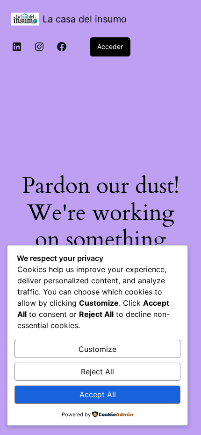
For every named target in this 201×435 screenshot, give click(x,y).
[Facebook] (61, 46)
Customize (97, 349)
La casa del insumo (85, 19)
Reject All (97, 371)
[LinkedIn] (16, 46)
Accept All (97, 394)
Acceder (110, 46)
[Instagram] (39, 46)
